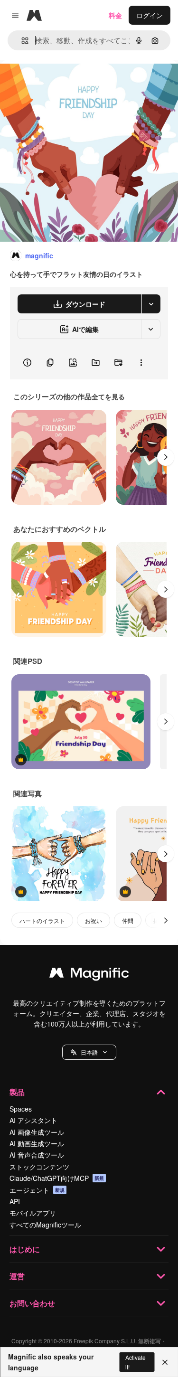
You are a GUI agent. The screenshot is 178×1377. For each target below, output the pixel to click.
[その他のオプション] (140, 362)
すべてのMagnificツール (45, 1224)
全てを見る (108, 396)
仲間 (127, 920)
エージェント (37, 1190)
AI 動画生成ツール (36, 1143)
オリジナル (65, 81)
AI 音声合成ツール (36, 1155)
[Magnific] (89, 975)
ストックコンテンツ (39, 1166)
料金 (115, 15)
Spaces (20, 1108)
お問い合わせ (32, 1303)
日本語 (89, 1052)
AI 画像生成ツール (36, 1132)
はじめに (24, 1249)
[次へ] (165, 457)
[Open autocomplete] (21, 40)
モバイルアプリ (32, 1212)
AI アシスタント (33, 1120)
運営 (17, 1276)
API (14, 1201)
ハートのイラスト (42, 920)
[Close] (165, 1362)
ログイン (149, 15)
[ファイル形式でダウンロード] (150, 303)
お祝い (93, 920)
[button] (89, 1052)
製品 (17, 1091)
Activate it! (135, 1361)
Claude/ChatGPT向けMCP (56, 1178)
